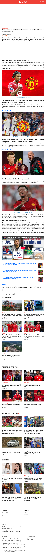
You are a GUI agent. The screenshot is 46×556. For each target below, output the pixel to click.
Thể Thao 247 (27, 518)
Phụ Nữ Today (5, 512)
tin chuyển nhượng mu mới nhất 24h (25, 287)
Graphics (6, 522)
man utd (23, 290)
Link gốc (4, 284)
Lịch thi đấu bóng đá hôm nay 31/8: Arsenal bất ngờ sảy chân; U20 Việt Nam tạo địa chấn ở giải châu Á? (34, 336)
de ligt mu (38, 287)
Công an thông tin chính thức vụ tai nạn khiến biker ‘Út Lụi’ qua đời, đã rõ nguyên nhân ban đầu (33, 499)
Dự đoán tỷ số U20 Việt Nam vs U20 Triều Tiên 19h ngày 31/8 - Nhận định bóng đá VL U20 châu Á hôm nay (11, 336)
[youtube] (13, 294)
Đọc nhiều (6, 460)
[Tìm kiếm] (39, 2)
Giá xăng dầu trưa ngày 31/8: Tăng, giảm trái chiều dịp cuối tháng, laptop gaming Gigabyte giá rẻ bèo (34, 316)
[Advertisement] (23, 51)
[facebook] (7, 294)
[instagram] (10, 294)
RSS (25, 516)
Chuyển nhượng (5, 28)
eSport (25, 312)
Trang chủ (4, 510)
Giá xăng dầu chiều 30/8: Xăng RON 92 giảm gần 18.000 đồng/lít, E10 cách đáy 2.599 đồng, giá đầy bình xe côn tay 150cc (33, 432)
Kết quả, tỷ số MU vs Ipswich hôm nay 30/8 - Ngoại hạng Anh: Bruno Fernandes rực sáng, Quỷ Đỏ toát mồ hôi (12, 432)
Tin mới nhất (6, 298)
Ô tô (3, 449)
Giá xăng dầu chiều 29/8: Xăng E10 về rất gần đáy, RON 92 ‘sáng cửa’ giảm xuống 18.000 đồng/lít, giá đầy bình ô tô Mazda (33, 452)
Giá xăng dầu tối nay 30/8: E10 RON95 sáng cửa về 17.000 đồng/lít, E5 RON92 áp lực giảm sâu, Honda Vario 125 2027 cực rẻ (33, 478)
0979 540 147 (9, 528)
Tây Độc (7, 33)
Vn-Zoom (26, 520)
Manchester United (10, 287)
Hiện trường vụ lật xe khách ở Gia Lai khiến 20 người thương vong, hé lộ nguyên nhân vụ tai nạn (12, 316)
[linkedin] (16, 294)
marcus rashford (7, 290)
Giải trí (3, 475)
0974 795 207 (12, 531)
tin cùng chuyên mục (10, 367)
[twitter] (3, 294)
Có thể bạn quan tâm (10, 413)
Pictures (5, 520)
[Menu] (43, 2)
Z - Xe (25, 512)
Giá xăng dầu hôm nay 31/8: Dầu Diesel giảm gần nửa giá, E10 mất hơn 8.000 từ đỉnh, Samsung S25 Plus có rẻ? (12, 499)
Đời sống (3, 312)
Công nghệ (26, 510)
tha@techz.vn (18, 531)
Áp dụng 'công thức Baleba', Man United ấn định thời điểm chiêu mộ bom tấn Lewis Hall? (33, 385)
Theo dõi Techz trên (6, 35)
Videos (5, 518)
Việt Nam (3, 333)
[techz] (23, 1)
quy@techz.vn (7, 530)
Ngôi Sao (26, 514)
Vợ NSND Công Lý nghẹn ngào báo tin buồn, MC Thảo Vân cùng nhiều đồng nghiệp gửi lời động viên (12, 478)
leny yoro (16, 290)
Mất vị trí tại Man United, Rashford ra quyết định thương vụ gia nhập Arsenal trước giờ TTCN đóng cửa (12, 385)
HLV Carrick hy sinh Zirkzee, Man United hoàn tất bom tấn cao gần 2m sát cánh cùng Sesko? (12, 406)
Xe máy (25, 475)
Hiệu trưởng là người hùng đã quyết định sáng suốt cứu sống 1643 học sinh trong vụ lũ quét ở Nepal (12, 357)
